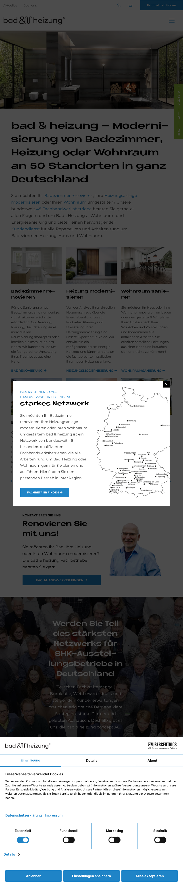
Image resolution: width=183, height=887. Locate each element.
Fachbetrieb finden (43, 492)
